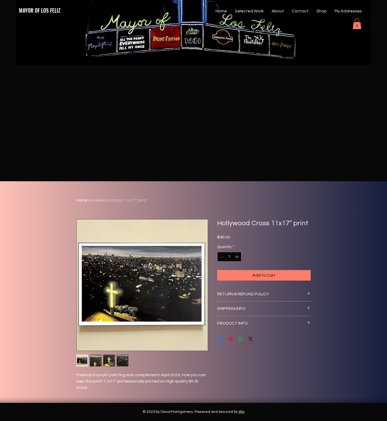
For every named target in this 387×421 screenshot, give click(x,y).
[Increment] (237, 256)
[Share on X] (250, 339)
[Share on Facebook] (220, 339)
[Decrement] (221, 256)
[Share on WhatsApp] (240, 339)
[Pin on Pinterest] (230, 339)
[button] (357, 23)
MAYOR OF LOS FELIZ (40, 10)
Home (82, 200)
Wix (242, 412)
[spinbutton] (229, 256)
